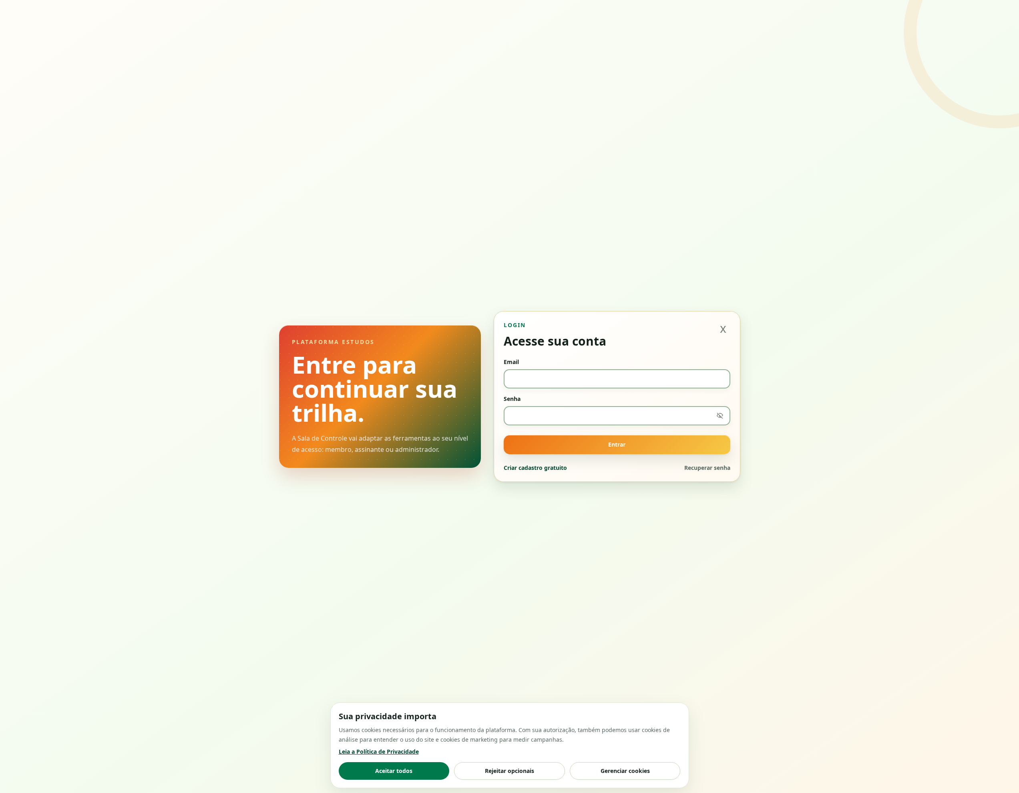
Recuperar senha (707, 467)
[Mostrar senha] (720, 416)
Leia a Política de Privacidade (379, 751)
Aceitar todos (393, 771)
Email (511, 362)
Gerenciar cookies (625, 771)
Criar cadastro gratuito (535, 467)
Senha (512, 399)
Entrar (616, 444)
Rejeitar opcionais (509, 771)
